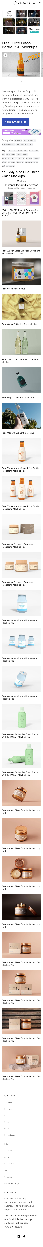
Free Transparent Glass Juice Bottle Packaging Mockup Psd (20, 469)
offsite (4, 162)
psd (3, 166)
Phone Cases (9, 1135)
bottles (20, 151)
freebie (25, 154)
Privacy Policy (9, 1164)
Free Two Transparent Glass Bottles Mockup (20, 360)
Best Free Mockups (29, 140)
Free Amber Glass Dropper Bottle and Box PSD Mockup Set (21, 252)
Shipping (8, 1177)
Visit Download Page (15, 121)
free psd (18, 154)
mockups (36, 158)
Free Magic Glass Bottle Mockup (18, 397)
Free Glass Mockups (8, 144)
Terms (6, 1170)
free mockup (10, 154)
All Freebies (18, 140)
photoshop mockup (31, 162)
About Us (8, 1151)
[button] (3, 3)
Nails (6, 1115)
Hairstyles (8, 1109)
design (31, 151)
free (3, 154)
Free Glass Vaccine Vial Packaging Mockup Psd (19, 621)
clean (25, 151)
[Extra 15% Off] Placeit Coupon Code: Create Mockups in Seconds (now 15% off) (21, 213)
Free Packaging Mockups (25, 144)
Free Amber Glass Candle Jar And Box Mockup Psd (21, 963)
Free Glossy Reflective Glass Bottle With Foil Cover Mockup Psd (20, 735)
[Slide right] (26, 81)
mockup (29, 158)
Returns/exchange (11, 1183)
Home (6, 1122)
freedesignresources (8, 158)
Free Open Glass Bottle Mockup (18, 433)
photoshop (20, 162)
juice (23, 158)
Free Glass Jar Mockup (13, 288)
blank (14, 151)
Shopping (8, 1102)
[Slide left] (16, 81)
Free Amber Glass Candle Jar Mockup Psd (21, 811)
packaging (11, 162)
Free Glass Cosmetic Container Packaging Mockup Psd (18, 545)
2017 (9, 151)
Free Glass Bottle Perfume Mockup (20, 324)
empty (37, 151)
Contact (7, 1157)
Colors (7, 1128)
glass (18, 158)
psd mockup (10, 166)
